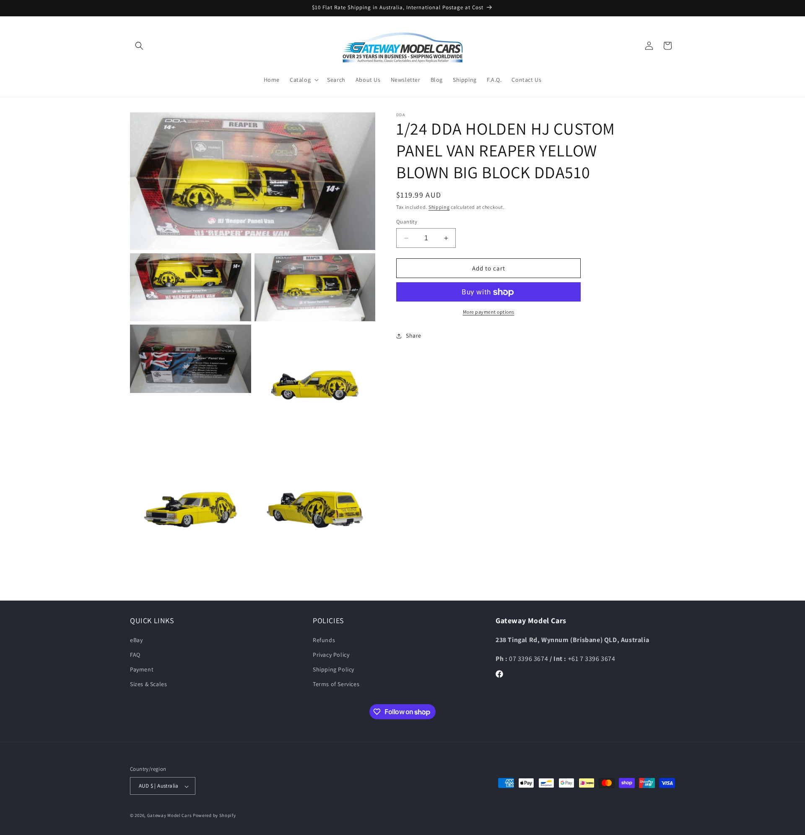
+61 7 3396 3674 (591, 658)
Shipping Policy (333, 669)
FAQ (135, 654)
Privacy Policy (331, 654)
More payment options (488, 312)
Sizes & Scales (148, 684)
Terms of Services (336, 684)
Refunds (324, 639)
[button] (139, 45)
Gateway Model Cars (169, 816)
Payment (141, 669)
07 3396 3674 (529, 658)
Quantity (406, 221)
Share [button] (413, 335)
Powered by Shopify (214, 816)
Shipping (439, 207)
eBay (136, 639)
